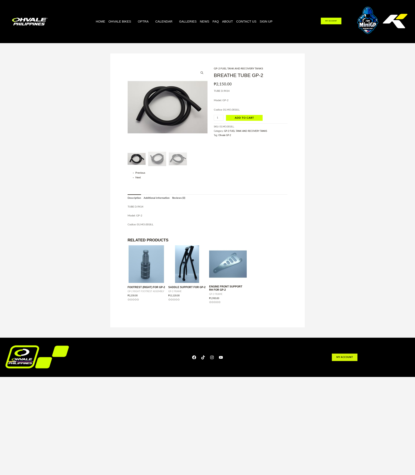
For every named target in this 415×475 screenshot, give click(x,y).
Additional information (157, 198)
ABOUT (227, 21)
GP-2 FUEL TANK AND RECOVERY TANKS (238, 68)
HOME (100, 21)
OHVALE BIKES (119, 21)
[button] (121, 21)
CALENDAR (163, 21)
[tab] (134, 198)
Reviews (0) (178, 198)
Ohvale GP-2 (224, 135)
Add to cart (244, 118)
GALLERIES (188, 21)
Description (134, 198)
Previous (140, 173)
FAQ (216, 21)
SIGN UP (266, 21)
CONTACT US (246, 21)
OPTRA (143, 21)
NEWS (204, 21)
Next (138, 177)
